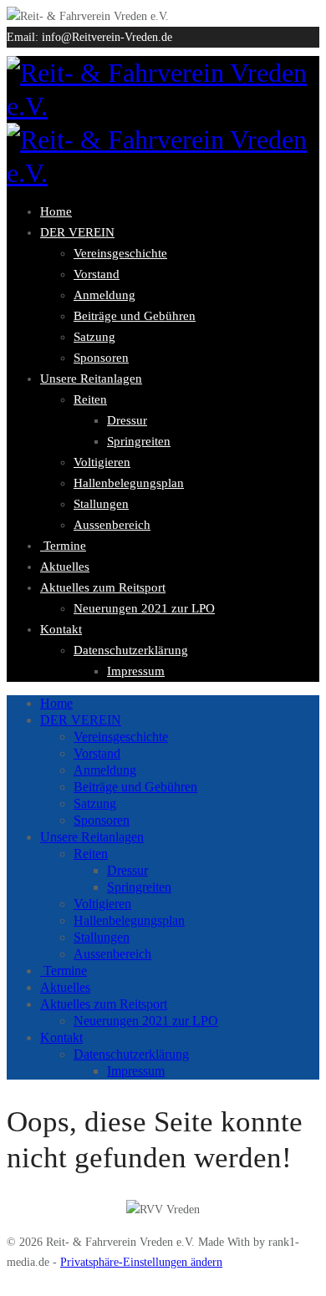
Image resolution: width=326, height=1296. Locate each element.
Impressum (136, 671)
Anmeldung (104, 295)
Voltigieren (102, 462)
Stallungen (101, 504)
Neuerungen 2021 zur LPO (144, 608)
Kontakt (61, 629)
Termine (63, 545)
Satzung (94, 336)
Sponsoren (101, 357)
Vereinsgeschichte (120, 253)
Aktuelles (64, 566)
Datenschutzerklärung (131, 650)
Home (56, 211)
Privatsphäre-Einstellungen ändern (141, 1262)
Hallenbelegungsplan (129, 483)
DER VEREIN (77, 232)
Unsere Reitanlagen (91, 378)
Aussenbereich (112, 524)
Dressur (127, 420)
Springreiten (139, 441)
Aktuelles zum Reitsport (103, 587)
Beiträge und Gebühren (135, 316)
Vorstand (97, 274)
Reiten (90, 399)
